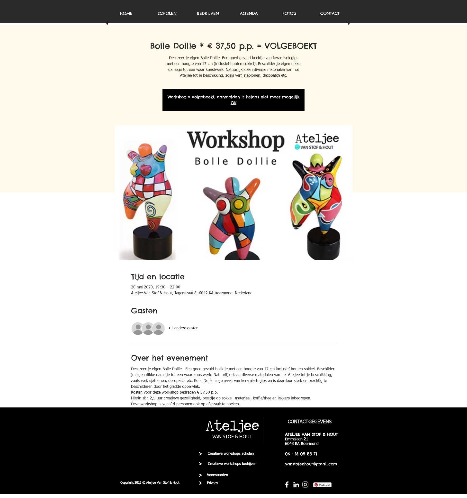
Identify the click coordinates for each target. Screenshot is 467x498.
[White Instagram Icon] (305, 484)
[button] (150, 483)
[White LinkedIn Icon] (296, 484)
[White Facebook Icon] (287, 484)
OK (233, 102)
